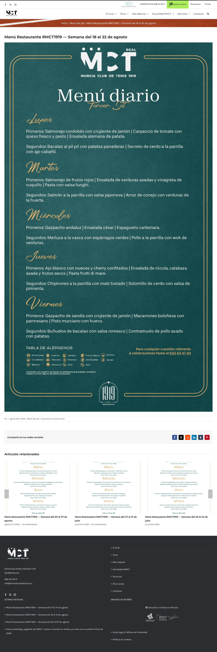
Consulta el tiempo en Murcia (163, 607)
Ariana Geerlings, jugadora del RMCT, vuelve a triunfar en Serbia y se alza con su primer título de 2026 (54, 631)
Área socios (118, 583)
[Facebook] (5, 595)
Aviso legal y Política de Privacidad (130, 632)
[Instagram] (15, 595)
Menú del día (33, 419)
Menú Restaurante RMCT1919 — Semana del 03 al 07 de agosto (37, 622)
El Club (116, 547)
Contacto (117, 591)
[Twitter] (10, 595)
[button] (208, 14)
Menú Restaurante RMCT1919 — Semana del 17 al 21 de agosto (37, 607)
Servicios (117, 576)
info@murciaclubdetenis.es (18, 583)
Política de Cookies (122, 639)
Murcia (15, 573)
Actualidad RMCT (121, 569)
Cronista (11, 568)
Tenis (115, 555)
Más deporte (119, 562)
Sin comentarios (28, 524)
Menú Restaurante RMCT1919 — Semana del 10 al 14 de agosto (37, 614)
